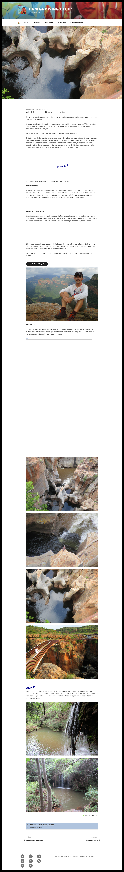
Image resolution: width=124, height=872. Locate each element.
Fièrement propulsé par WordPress (83, 856)
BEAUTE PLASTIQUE (76, 23)
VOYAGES (26, 23)
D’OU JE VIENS (61, 23)
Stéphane (46, 109)
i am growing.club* (51, 9)
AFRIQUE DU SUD (36, 824)
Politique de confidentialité (63, 856)
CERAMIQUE (49, 23)
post (45, 824)
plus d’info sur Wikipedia (37, 264)
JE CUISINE (37, 23)
